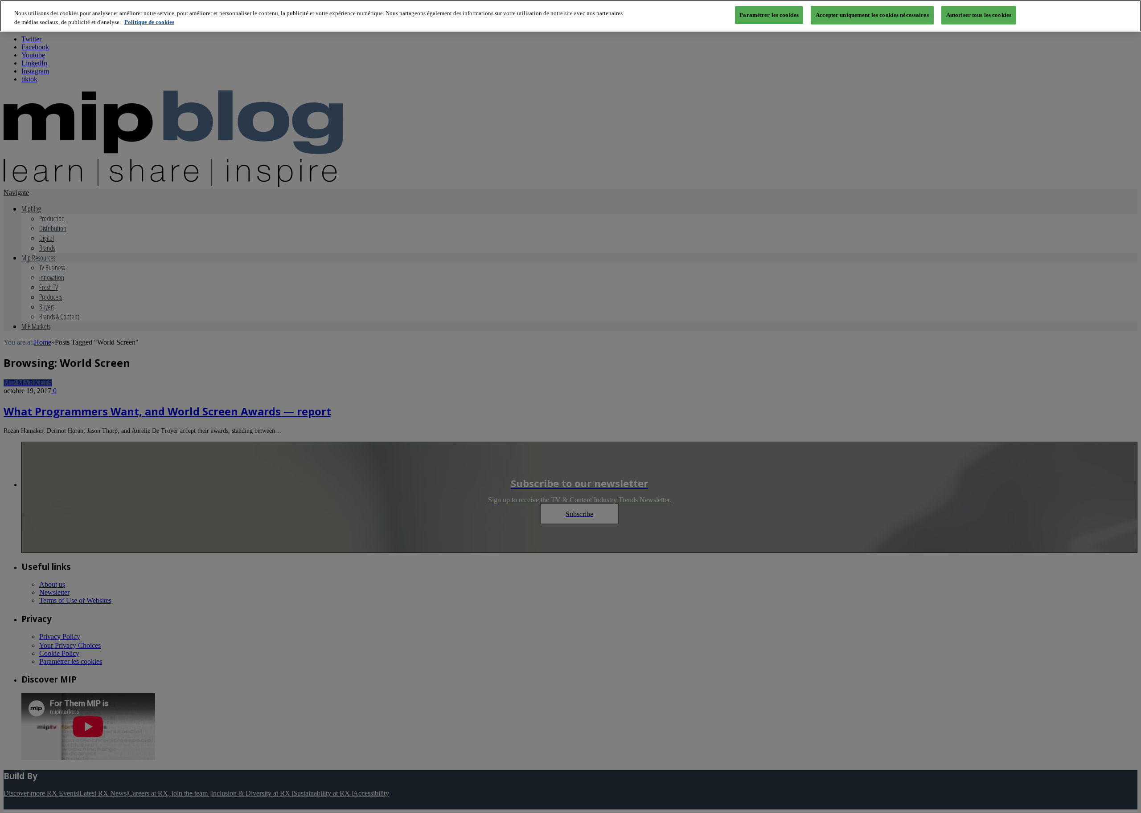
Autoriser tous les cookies (978, 15)
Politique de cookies (149, 22)
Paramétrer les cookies (769, 15)
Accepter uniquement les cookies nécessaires (872, 15)
